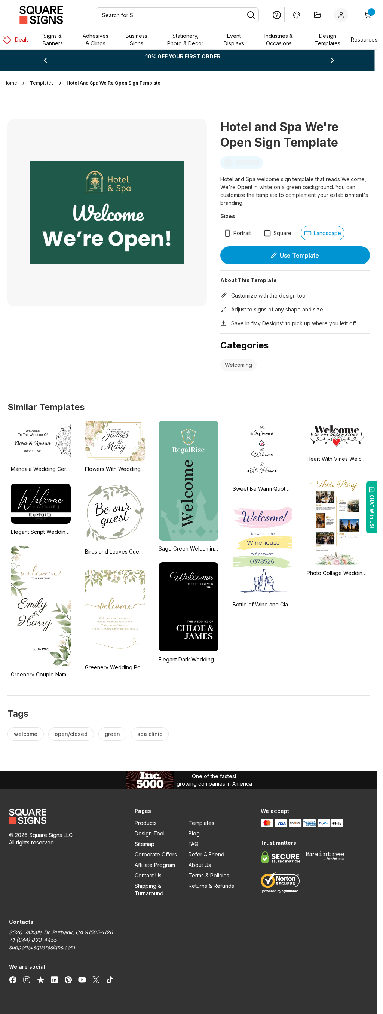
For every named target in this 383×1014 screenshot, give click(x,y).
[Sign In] (343, 15)
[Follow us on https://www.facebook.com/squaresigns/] (13, 979)
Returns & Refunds (211, 886)
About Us (200, 865)
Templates (201, 823)
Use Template (299, 255)
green (112, 734)
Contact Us (148, 875)
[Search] (250, 14)
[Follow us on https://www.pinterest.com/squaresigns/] (68, 979)
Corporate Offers (156, 854)
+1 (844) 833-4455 (32, 940)
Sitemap (144, 844)
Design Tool (150, 833)
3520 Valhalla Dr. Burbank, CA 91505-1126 (61, 932)
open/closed (71, 734)
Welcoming (238, 365)
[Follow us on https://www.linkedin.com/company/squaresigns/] (54, 979)
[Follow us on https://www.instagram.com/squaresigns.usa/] (27, 979)
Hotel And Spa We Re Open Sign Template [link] (113, 83)
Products (146, 823)
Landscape (327, 233)
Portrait (242, 233)
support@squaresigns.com (42, 947)
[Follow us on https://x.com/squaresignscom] (96, 979)
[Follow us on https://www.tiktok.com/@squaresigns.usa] (110, 979)
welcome (25, 734)
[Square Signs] (41, 15)
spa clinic (149, 734)
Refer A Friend (206, 854)
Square (282, 233)
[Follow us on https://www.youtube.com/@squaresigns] (82, 979)
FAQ (194, 844)
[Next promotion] (332, 60)
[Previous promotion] (45, 60)
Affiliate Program (155, 865)
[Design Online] (297, 15)
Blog (194, 833)
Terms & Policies (209, 875)
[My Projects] (318, 15)
